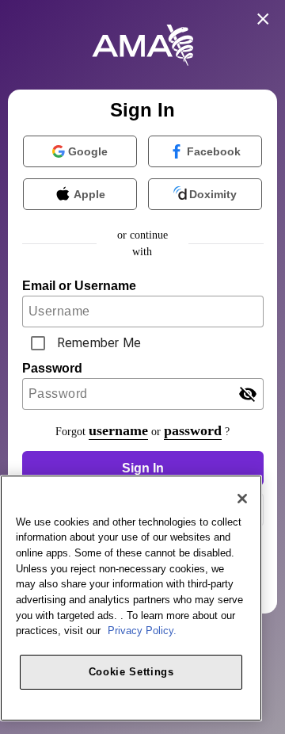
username (118, 430)
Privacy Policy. (142, 631)
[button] (143, 468)
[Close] (242, 498)
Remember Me (99, 342)
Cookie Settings (131, 672)
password (193, 430)
